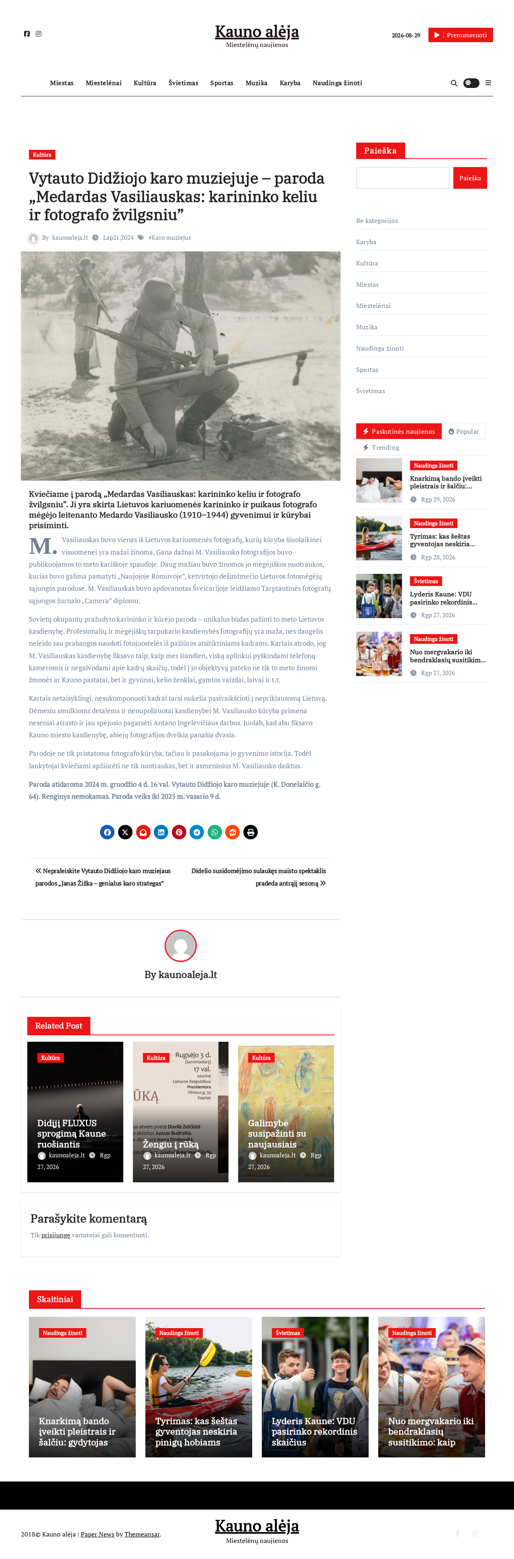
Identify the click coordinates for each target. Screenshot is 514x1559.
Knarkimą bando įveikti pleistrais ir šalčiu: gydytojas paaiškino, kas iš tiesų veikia (447, 490)
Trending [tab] (384, 447)
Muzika (257, 82)
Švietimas (184, 82)
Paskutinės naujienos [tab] (402, 431)
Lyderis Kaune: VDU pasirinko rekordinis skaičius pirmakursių (442, 601)
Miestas (62, 82)
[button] (488, 82)
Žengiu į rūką (171, 1144)
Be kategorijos (377, 220)
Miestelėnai (104, 82)
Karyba (290, 82)
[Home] (33, 83)
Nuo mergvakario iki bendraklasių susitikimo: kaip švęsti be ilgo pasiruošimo (448, 663)
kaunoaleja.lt (70, 237)
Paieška (380, 150)
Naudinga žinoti (338, 82)
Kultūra (145, 82)
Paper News (97, 1534)
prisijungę (55, 1234)
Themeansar (141, 1534)
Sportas (222, 82)
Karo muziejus (171, 237)
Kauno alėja (257, 30)
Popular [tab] (467, 431)
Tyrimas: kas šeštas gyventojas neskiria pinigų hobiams (440, 543)
